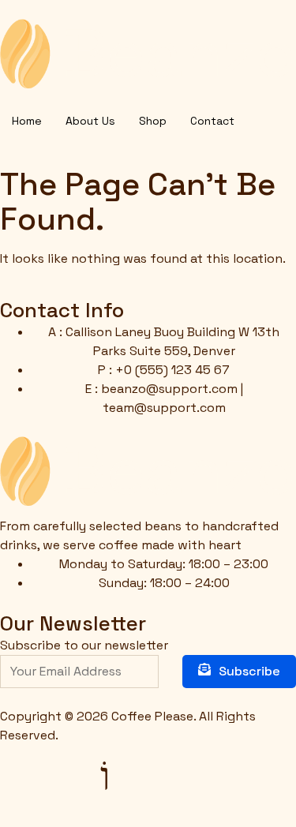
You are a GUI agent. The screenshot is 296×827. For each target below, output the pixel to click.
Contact (212, 121)
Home (27, 121)
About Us (90, 121)
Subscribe (249, 671)
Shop (153, 121)
